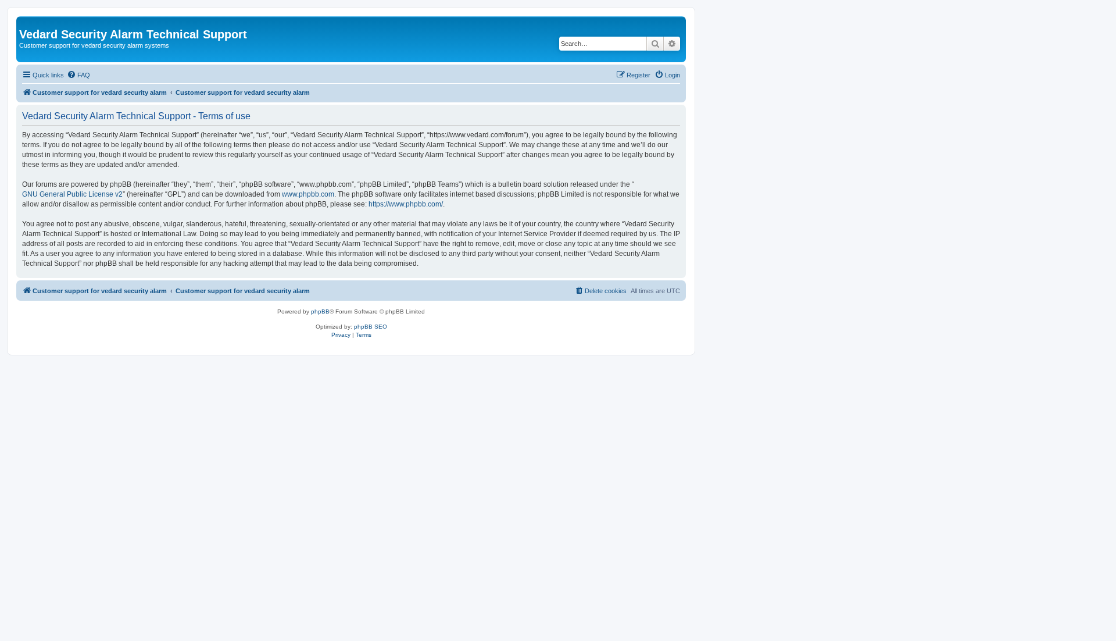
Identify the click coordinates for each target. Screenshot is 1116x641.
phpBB (320, 311)
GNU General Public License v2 (72, 194)
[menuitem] (78, 75)
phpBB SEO (370, 326)
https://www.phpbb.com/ (406, 204)
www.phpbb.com (308, 194)
